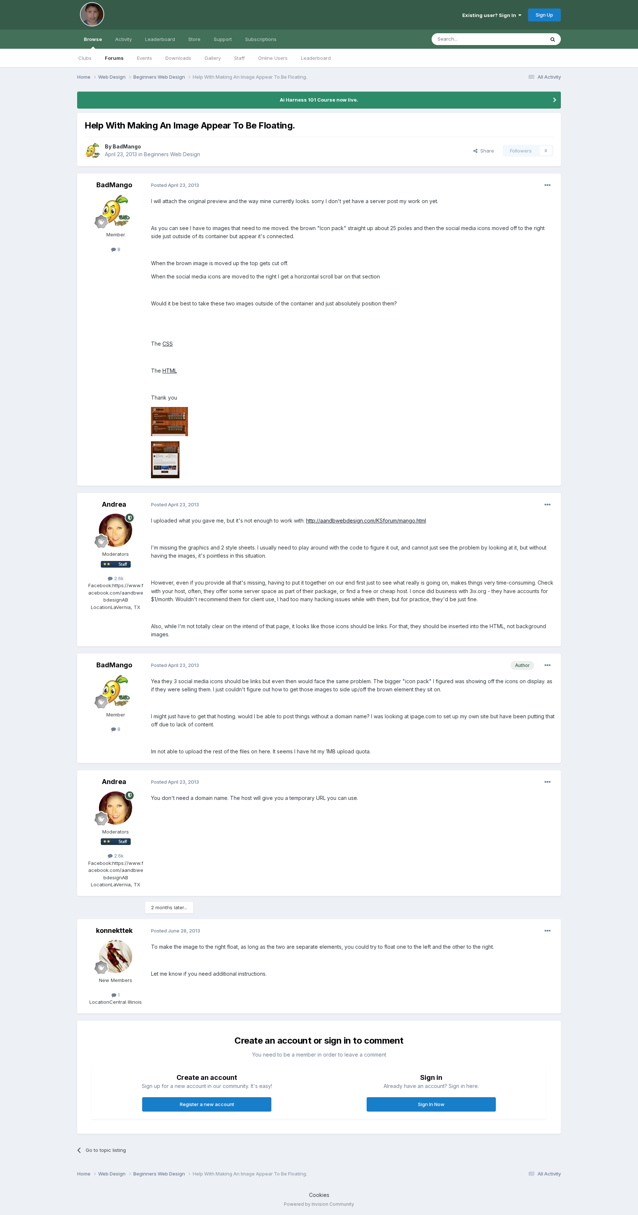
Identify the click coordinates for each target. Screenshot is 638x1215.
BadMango (127, 146)
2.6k (118, 578)
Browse (93, 39)
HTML (169, 370)
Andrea (114, 504)
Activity (123, 39)
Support (223, 39)
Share (485, 151)
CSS (167, 343)
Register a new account (207, 1104)
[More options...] (547, 185)
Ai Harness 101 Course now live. (319, 100)
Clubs (85, 58)
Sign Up (544, 15)
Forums (114, 58)
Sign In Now (431, 1104)
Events (144, 58)
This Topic (523, 39)
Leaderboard (316, 58)
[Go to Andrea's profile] (115, 530)
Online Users (273, 58)
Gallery (213, 58)
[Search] (553, 39)
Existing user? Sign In (490, 15)
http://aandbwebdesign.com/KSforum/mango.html (366, 520)
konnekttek (114, 930)
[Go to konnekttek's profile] (115, 956)
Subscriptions (261, 39)
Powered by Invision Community (319, 1204)
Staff (239, 58)
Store (194, 39)
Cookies (319, 1195)
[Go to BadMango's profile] (93, 151)
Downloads (178, 58)
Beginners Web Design (172, 154)
